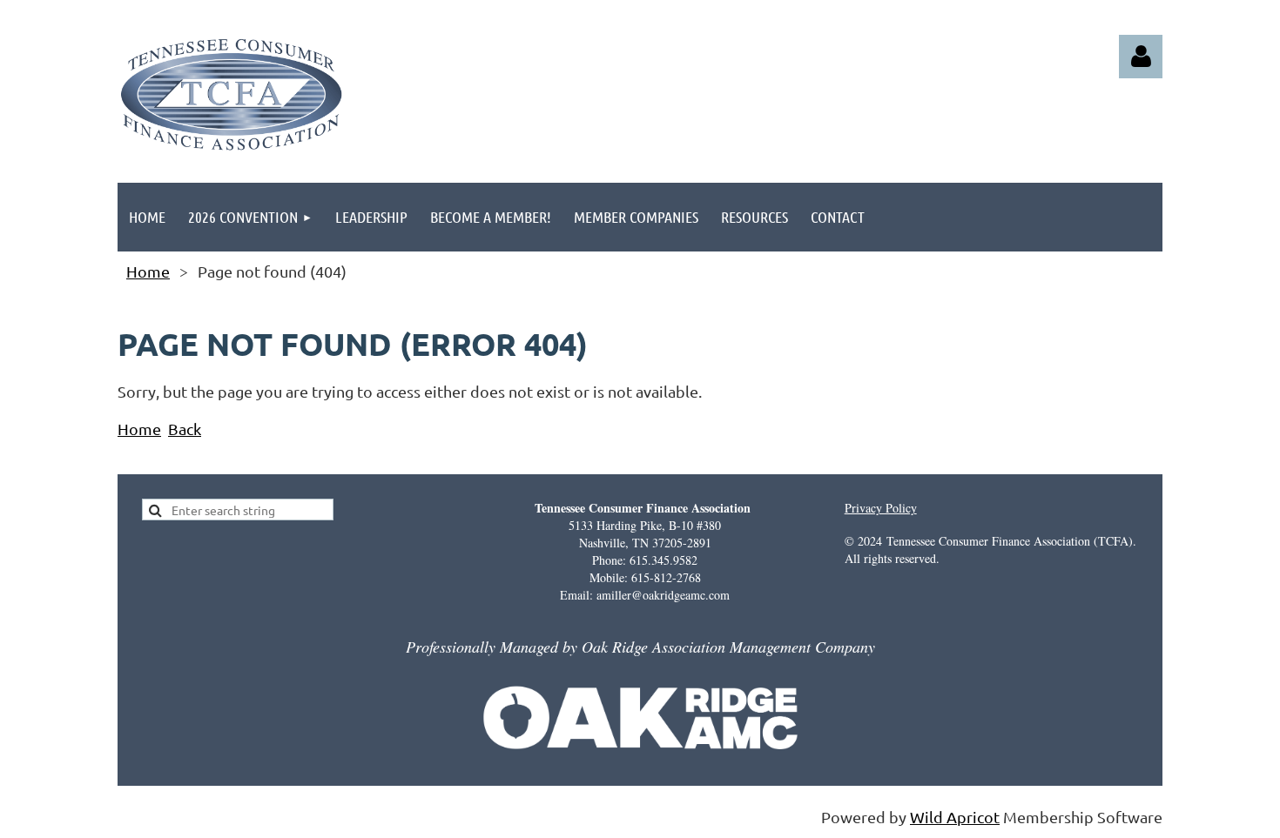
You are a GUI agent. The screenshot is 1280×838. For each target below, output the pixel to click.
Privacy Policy (881, 507)
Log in (1140, 56)
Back (184, 428)
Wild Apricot (955, 817)
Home (148, 271)
